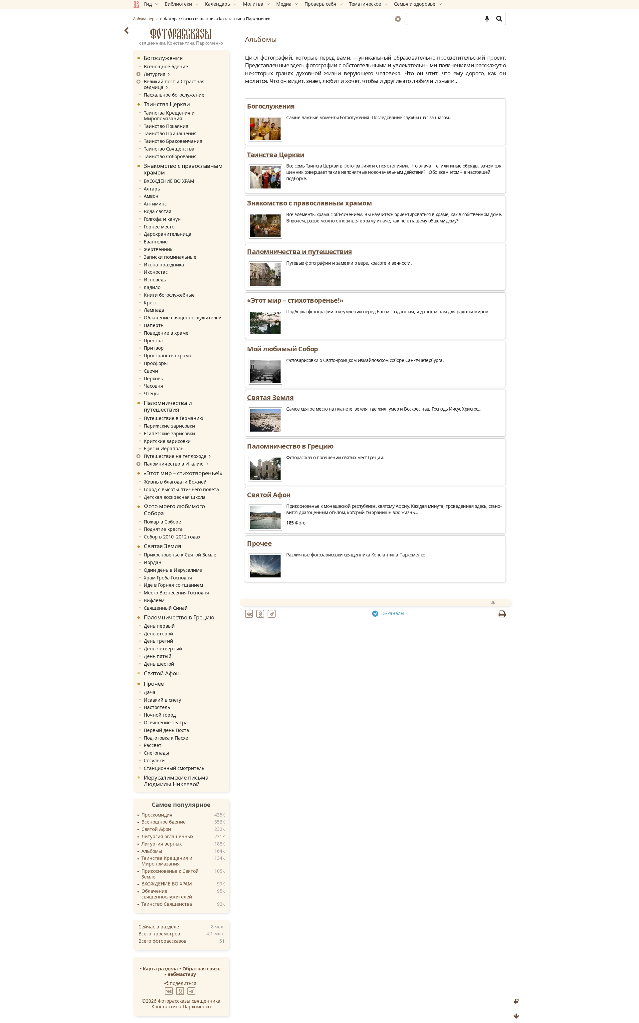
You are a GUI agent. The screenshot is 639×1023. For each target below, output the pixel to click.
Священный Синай (166, 608)
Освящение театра (166, 722)
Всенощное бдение (166, 66)
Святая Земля (162, 546)
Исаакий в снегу (162, 700)
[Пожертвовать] (516, 1001)
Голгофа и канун (162, 219)
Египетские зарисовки (169, 433)
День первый (159, 626)
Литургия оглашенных (167, 837)
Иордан (152, 562)
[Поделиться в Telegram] (192, 990)
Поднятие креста (163, 529)
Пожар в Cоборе (162, 521)
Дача (149, 692)
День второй (158, 633)
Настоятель (157, 707)
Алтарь (152, 188)
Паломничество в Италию (174, 464)
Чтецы (151, 393)
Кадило (152, 287)
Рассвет (152, 745)
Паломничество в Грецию (179, 617)
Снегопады (156, 753)
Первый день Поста (166, 730)
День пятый (157, 656)
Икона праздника (164, 264)
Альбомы (151, 851)
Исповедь (155, 279)
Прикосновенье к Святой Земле (180, 554)
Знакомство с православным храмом (183, 169)
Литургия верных (161, 844)
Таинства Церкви (167, 104)
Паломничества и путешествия (168, 406)
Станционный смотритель (174, 768)
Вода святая (157, 211)
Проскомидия (156, 815)
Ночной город (160, 715)
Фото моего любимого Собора (174, 509)
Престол (153, 340)
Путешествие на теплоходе (175, 456)
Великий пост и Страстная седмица (174, 84)
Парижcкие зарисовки (169, 426)
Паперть (153, 325)
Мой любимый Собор (282, 348)
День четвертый (163, 648)
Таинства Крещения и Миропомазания (169, 116)
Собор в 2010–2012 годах (172, 536)
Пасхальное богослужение (174, 95)
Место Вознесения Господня (176, 592)
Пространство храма (167, 355)
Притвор (154, 348)
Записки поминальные (170, 257)
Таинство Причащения (170, 133)
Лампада (154, 310)
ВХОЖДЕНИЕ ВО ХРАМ (169, 181)
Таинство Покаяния (166, 126)
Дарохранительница (167, 234)
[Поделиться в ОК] (181, 990)
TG (391, 613)
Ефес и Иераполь (163, 448)
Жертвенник (158, 249)
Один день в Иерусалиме (173, 570)
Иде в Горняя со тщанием (173, 585)
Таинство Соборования (170, 156)
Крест (150, 302)
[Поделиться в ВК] (170, 990)
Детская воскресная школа (175, 497)
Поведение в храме (166, 333)
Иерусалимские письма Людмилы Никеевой (176, 781)
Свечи (151, 371)
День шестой (159, 664)
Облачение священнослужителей (183, 317)
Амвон (151, 196)
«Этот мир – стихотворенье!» (183, 473)
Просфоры (156, 363)
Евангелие (156, 241)
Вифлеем (154, 600)
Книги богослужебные (169, 295)
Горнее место (159, 226)
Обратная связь (201, 968)
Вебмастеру (181, 974)
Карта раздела (160, 968)
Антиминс (155, 203)
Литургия (154, 74)
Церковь (153, 378)
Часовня (153, 386)
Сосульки (154, 760)
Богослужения (163, 58)
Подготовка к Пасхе (166, 738)
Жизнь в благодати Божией (175, 482)
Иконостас (156, 272)
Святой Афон (162, 673)
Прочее (154, 683)
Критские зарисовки (167, 441)
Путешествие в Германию (173, 418)
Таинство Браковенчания (173, 141)
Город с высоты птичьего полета (181, 489)
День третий (158, 641)
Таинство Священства (169, 149)
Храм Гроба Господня (168, 577)
